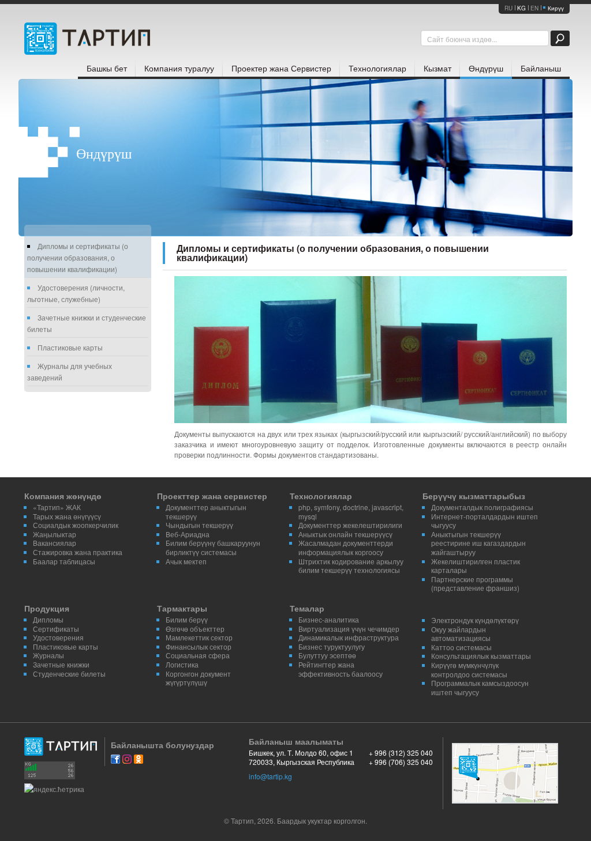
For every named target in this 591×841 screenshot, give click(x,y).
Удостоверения (58, 637)
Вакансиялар (54, 543)
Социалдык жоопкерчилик (75, 525)
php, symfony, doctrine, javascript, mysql (350, 511)
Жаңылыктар (54, 534)
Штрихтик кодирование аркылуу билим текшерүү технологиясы (350, 565)
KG (521, 8)
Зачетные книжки (61, 664)
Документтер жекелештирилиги (350, 525)
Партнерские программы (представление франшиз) (475, 583)
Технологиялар (377, 68)
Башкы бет (107, 68)
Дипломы (48, 619)
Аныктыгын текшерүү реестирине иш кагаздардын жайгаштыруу (478, 543)
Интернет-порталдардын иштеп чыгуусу (484, 520)
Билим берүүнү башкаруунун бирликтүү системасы (213, 547)
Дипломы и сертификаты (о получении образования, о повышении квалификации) (77, 257)
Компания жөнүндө (63, 495)
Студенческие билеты (69, 673)
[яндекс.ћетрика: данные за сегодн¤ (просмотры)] (54, 789)
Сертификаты (56, 628)
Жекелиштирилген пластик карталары (475, 565)
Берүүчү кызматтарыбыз (473, 495)
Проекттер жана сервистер (212, 495)
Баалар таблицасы (64, 561)
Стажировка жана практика (77, 552)
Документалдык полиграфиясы (482, 507)
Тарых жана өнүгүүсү (67, 516)
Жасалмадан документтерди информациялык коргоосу (345, 547)
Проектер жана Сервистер (281, 68)
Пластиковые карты (70, 347)
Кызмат (437, 68)
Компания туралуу (179, 68)
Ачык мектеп (186, 561)
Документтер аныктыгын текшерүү (206, 511)
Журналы (48, 655)
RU (508, 8)
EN (534, 8)
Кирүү (556, 8)
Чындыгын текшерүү (199, 525)
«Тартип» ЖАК (57, 507)
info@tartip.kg (270, 776)
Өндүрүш (486, 68)
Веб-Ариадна (188, 534)
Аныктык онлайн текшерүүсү (345, 534)
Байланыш (541, 68)
